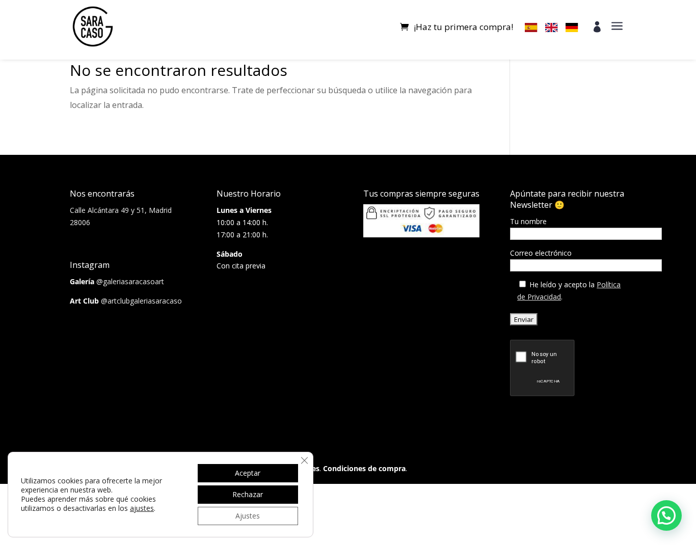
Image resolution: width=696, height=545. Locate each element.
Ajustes (247, 516)
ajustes (142, 508)
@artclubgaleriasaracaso (141, 301)
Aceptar (247, 473)
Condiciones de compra (364, 468)
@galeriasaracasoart (130, 281)
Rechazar (247, 494)
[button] (666, 515)
